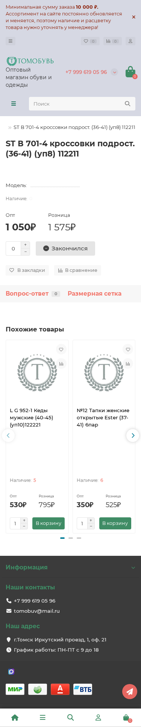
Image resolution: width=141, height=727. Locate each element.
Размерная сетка (94, 293)
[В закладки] (61, 349)
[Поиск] (127, 103)
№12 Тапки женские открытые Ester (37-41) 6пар (103, 417)
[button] (62, 538)
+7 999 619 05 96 (86, 72)
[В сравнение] (61, 363)
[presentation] (8, 435)
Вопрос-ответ (31, 293)
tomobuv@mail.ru (37, 611)
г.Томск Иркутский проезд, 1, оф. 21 (60, 640)
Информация (27, 567)
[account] (130, 41)
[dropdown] (10, 41)
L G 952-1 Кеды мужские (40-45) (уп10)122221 (31, 417)
